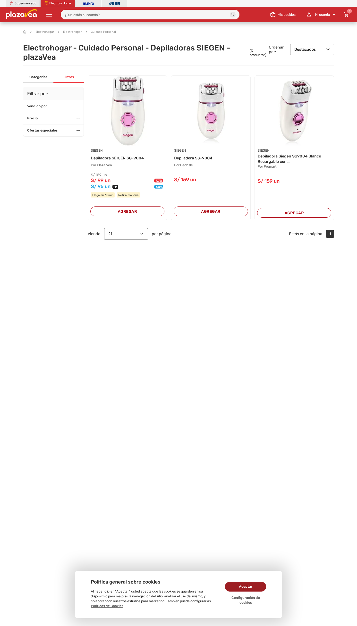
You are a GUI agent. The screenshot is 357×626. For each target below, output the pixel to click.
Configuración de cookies (245, 600)
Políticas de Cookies (107, 606)
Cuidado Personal (103, 31)
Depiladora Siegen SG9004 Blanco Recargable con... (289, 159)
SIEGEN (97, 150)
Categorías (38, 77)
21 (110, 233)
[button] (233, 14)
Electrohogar (44, 31)
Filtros (68, 77)
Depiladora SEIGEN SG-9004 (117, 158)
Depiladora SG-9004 (193, 158)
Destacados (305, 49)
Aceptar (245, 587)
